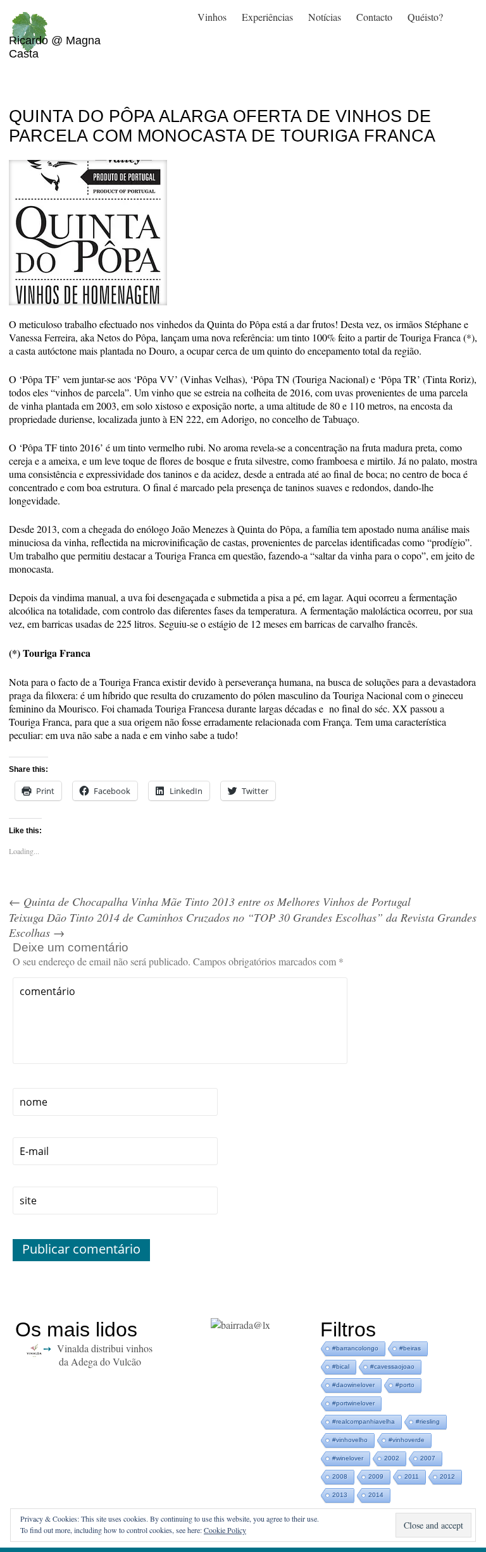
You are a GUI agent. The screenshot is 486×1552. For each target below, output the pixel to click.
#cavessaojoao (392, 1366)
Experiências (267, 16)
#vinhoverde (407, 1439)
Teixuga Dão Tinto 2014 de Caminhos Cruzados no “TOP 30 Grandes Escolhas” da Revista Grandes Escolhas (243, 925)
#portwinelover (353, 1403)
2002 (391, 1458)
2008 (339, 1476)
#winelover (347, 1458)
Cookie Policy (225, 1530)
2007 (427, 1458)
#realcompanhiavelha (363, 1421)
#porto (405, 1384)
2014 (375, 1494)
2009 (375, 1476)
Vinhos (212, 16)
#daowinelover (353, 1384)
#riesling (428, 1421)
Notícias (324, 16)
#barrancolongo (355, 1348)
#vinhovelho (350, 1439)
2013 (339, 1494)
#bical (340, 1366)
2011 (411, 1476)
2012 (447, 1476)
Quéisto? (425, 16)
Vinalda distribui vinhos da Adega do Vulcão (105, 1354)
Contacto (374, 16)
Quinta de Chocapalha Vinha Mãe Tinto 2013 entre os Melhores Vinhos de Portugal (210, 901)
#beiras (410, 1348)
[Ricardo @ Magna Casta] (29, 19)
